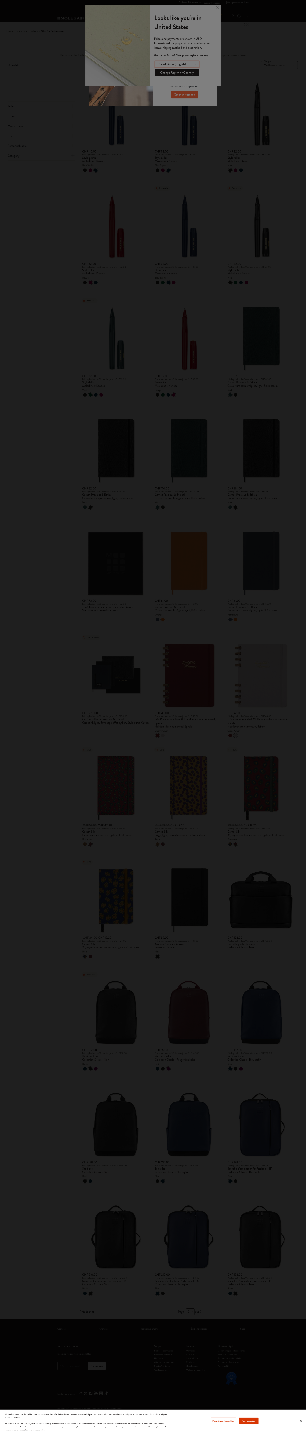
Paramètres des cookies (223, 1420)
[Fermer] (300, 1420)
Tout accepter (248, 1420)
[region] (153, 1421)
